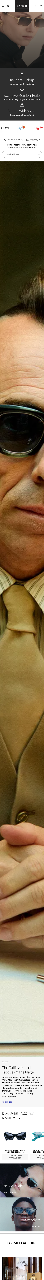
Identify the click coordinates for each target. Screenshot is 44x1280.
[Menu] (3, 6)
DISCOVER (36, 1226)
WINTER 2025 (9, 1192)
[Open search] (8, 6)
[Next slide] (40, 1141)
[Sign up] (38, 154)
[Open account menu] (35, 6)
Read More (7, 1102)
